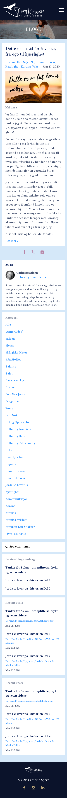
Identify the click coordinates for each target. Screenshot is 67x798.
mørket (9, 643)
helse (9, 450)
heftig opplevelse (17, 422)
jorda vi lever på (17, 485)
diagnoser (12, 401)
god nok (11, 415)
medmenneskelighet (26, 621)
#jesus (9, 345)
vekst (35, 66)
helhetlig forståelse (18, 429)
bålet (9, 373)
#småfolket (13, 359)
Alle (8, 324)
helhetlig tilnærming (20, 443)
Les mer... (11, 240)
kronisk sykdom (16, 519)
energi (9, 408)
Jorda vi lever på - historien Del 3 (27, 580)
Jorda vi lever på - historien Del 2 (27, 588)
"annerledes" (14, 331)
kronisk (10, 513)
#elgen (10, 338)
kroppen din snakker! (20, 526)
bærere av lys (14, 380)
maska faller (12, 665)
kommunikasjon (16, 499)
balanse (10, 366)
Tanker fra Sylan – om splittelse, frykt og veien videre (31, 570)
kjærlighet (12, 66)
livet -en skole (15, 533)
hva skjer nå (25, 62)
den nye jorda (15, 394)
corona (10, 62)
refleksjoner (46, 621)
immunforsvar (45, 62)
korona (26, 66)
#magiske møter (16, 352)
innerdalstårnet (16, 478)
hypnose (11, 464)
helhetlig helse (15, 436)
